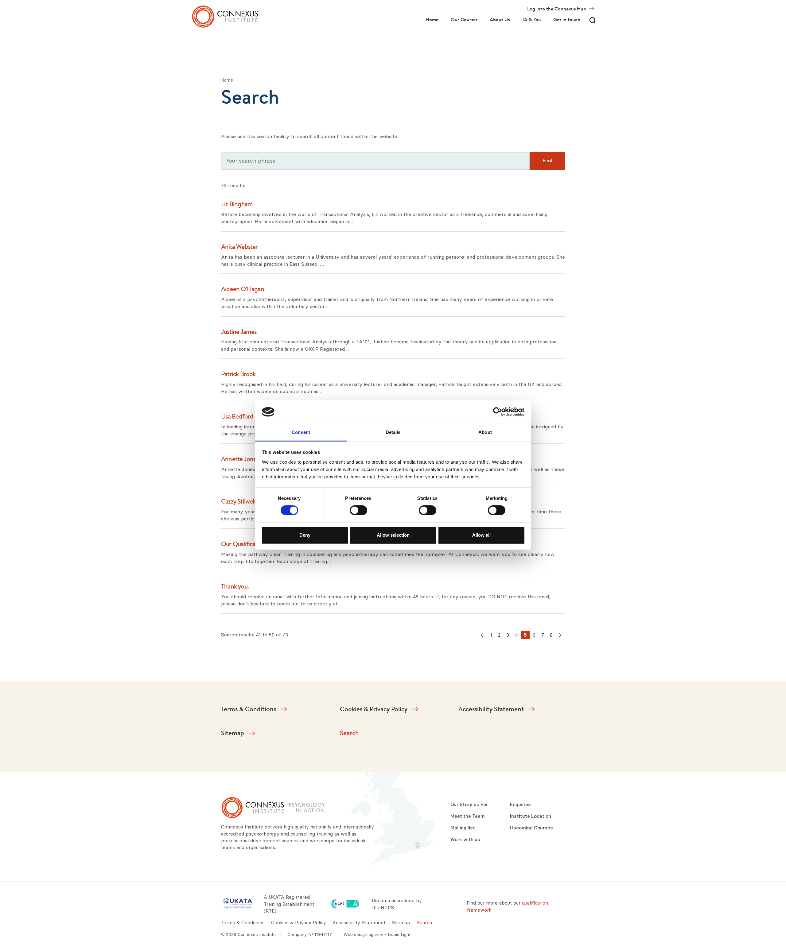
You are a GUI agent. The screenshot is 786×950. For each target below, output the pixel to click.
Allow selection (393, 534)
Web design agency (364, 934)
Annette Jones (240, 460)
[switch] (358, 510)
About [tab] (485, 432)
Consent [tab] (301, 432)
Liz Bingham (237, 205)
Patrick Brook (238, 375)
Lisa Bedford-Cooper (248, 417)
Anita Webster (239, 247)
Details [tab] (393, 432)
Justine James (239, 332)
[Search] (592, 20)
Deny (304, 534)
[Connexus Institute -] (225, 16)
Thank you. (235, 587)
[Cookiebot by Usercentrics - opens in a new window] (497, 411)
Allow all (481, 534)
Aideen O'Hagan (242, 290)
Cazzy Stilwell (238, 502)
